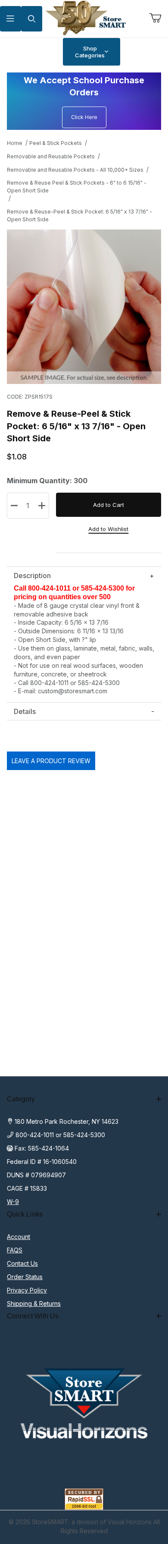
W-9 (13, 1201)
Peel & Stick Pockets (55, 143)
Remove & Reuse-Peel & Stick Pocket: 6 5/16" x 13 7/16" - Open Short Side (79, 215)
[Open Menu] (10, 18)
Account (18, 1236)
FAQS (14, 1250)
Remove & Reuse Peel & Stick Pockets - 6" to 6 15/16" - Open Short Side (76, 186)
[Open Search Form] (31, 18)
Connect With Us (33, 1316)
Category (21, 1099)
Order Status (25, 1276)
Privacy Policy (27, 1290)
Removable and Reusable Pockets (51, 156)
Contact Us (22, 1263)
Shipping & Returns (34, 1303)
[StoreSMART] (84, 18)
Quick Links (25, 1214)
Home (14, 143)
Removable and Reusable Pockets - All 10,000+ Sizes (75, 170)
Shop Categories (90, 52)
